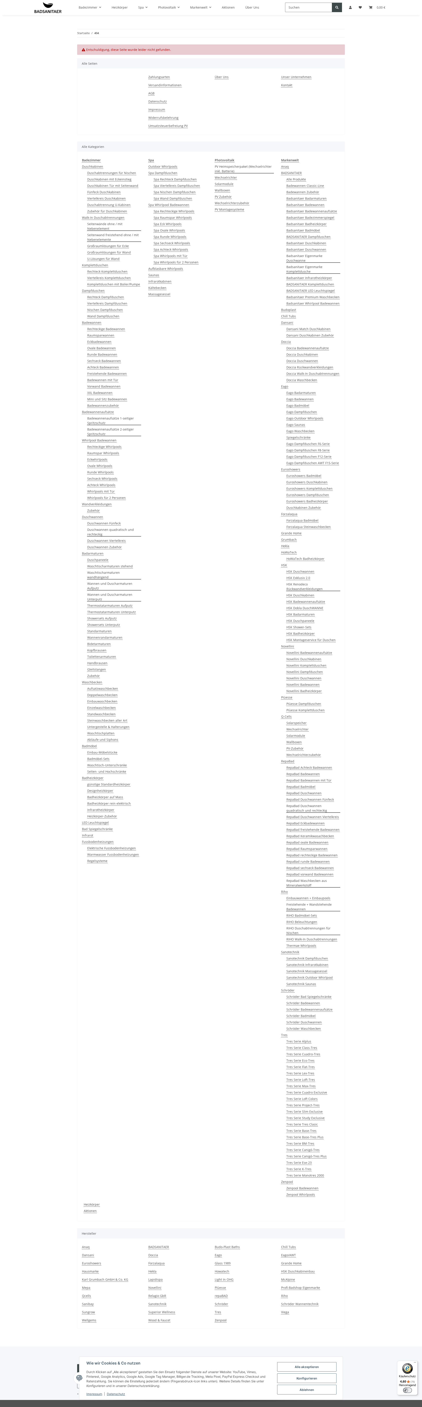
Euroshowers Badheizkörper (307, 501)
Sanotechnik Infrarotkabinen (307, 965)
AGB (151, 93)
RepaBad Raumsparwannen (306, 849)
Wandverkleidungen (97, 504)
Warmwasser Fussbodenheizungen (113, 854)
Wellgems (89, 1320)
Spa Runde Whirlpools (170, 237)
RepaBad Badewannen (303, 774)
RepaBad (287, 761)
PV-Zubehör (295, 748)
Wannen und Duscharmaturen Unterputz (109, 596)
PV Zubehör (223, 197)
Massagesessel (159, 294)
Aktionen (90, 1211)
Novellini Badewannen (303, 684)
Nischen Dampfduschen (105, 310)
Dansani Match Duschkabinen (308, 329)
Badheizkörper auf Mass (105, 797)
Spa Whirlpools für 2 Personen (176, 262)
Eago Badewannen (300, 399)
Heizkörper (92, 1204)
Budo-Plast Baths (227, 1247)
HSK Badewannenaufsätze (305, 602)
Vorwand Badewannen (103, 386)
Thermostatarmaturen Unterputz (111, 612)
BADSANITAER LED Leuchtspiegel (310, 291)
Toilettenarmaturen (101, 657)
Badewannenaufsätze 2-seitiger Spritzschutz (110, 431)
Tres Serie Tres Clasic (302, 1124)
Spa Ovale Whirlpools (169, 230)
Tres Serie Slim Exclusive (304, 1111)
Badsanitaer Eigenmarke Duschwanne (304, 258)
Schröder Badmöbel (301, 1016)
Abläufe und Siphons (102, 740)
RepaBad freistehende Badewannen (313, 830)
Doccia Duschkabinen (302, 354)
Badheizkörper (93, 778)
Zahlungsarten (159, 77)
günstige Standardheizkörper (108, 784)
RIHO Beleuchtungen (301, 922)
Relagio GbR (157, 1296)
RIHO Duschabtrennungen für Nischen (308, 930)
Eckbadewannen (99, 342)
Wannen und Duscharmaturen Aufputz (109, 585)
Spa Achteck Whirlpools (171, 249)
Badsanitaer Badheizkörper (306, 224)
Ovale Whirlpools (99, 466)
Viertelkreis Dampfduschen (107, 303)
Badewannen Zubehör (302, 192)
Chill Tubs (288, 316)
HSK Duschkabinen (300, 595)
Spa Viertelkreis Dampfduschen (177, 186)
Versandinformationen (165, 85)
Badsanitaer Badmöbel (303, 230)
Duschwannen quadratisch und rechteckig (110, 532)
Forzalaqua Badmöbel (302, 520)
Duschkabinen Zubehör (303, 508)
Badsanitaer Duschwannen (306, 249)
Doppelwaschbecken (102, 695)
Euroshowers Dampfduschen (307, 495)
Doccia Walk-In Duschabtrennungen (312, 374)
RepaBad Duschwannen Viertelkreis (312, 817)
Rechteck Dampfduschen (105, 297)
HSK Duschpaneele (300, 621)
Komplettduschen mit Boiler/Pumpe (113, 284)
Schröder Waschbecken (303, 1028)
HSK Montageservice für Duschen (311, 640)
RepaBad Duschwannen (304, 793)
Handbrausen (97, 663)
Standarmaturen (99, 631)
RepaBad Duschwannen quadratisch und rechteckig (306, 808)
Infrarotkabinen (159, 281)
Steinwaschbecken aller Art (107, 720)
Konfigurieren (306, 1378)
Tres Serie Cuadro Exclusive (306, 1092)
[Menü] (415, 1363)
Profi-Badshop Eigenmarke (300, 1288)
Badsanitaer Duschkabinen (306, 243)
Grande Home (291, 533)
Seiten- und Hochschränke (106, 771)
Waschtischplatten (101, 733)
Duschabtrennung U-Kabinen (109, 205)
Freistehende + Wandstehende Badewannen (309, 906)
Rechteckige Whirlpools (104, 447)
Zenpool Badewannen (302, 1188)
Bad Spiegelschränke (97, 829)
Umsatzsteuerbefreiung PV (168, 126)
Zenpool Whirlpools (300, 1194)
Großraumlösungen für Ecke (108, 246)
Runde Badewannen (102, 354)
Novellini (287, 646)
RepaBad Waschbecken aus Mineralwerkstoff (306, 883)
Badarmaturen (93, 553)
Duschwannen (92, 517)
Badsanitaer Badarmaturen (306, 198)
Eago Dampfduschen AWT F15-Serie (312, 463)
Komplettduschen (95, 265)
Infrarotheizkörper (100, 810)
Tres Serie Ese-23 (299, 1163)
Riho (284, 892)
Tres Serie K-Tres (298, 1169)
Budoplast (288, 310)
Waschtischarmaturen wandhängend (103, 574)
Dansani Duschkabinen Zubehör (310, 335)
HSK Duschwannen (300, 571)
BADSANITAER (291, 173)
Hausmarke (90, 1271)
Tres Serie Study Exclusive (305, 1118)
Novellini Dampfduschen (304, 672)
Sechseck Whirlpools (102, 478)
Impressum (94, 1394)
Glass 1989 (223, 1263)
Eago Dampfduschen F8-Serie (308, 450)
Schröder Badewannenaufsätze (309, 1009)
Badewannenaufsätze (98, 412)
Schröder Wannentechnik (299, 1304)
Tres (284, 1035)
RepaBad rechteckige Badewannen (312, 855)
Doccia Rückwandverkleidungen (309, 367)
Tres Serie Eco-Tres (300, 1060)
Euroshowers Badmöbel (303, 476)
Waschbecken (92, 682)
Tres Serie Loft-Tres (300, 1080)
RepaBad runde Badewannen (308, 861)
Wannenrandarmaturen (104, 637)
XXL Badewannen (100, 393)
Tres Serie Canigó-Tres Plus (306, 1156)
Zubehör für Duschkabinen (107, 211)
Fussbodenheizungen (98, 842)
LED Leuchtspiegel (95, 822)
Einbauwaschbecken (102, 701)
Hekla (285, 546)
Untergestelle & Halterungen (108, 727)
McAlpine (288, 1279)
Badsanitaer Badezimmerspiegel (310, 217)
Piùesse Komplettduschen (305, 710)
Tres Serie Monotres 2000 (305, 1175)
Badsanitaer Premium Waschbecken (313, 297)
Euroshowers (290, 469)
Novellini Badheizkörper (304, 691)
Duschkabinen (92, 166)
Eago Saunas (295, 425)
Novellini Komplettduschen (306, 665)
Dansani (287, 322)
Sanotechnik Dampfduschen (307, 958)
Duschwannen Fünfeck (104, 523)
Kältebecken (157, 288)
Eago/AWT (288, 1255)
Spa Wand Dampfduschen (173, 198)
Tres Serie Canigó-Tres (303, 1150)
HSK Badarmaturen (300, 614)
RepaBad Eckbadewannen (305, 823)
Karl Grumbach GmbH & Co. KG (105, 1279)
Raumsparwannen (100, 335)
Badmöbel (89, 746)
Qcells (86, 1296)
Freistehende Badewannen (107, 374)
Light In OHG (224, 1279)
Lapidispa (155, 1279)
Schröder (288, 990)
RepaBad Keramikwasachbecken (310, 836)
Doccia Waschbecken (301, 380)
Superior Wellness (161, 1312)
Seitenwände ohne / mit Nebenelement (104, 226)
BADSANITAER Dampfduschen (308, 237)
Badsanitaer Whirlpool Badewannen (313, 303)
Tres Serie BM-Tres (300, 1143)
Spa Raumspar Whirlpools (173, 217)
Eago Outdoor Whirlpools (304, 418)
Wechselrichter (226, 177)
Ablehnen (307, 1390)
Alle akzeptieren (307, 1367)
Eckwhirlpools (97, 459)
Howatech (222, 1271)
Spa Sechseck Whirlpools (172, 243)
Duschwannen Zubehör (104, 547)
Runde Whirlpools (100, 472)
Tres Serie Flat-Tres (300, 1067)
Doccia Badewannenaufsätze (307, 348)
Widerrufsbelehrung (163, 118)
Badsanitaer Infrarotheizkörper (309, 278)
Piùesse (286, 697)
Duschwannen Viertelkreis (106, 541)
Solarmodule (224, 184)
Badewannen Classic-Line (305, 186)
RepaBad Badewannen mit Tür (308, 780)
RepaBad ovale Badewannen (307, 842)
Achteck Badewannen (103, 367)
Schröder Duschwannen (304, 1022)
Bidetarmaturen (99, 644)
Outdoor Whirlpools (162, 166)
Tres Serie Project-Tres (303, 1105)
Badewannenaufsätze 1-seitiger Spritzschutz (110, 420)
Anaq (285, 166)
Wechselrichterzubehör (232, 203)
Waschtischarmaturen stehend (110, 566)
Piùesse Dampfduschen (303, 704)
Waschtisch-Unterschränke (107, 765)
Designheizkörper (100, 791)
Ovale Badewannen (101, 348)
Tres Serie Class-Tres (301, 1048)
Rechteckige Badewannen (106, 329)
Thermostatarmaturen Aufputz (110, 605)
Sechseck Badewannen (104, 361)
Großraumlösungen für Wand (109, 252)
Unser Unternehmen (296, 77)
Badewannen (91, 322)
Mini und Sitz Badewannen (107, 399)
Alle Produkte (296, 179)
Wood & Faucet (159, 1320)
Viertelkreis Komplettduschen (109, 278)
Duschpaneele (97, 560)
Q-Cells (286, 716)
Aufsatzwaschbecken (102, 688)
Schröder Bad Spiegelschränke (308, 997)
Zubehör (93, 510)
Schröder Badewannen (303, 1003)
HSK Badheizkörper (300, 633)
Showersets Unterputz (103, 625)
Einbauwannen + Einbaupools (308, 898)
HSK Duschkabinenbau (298, 1271)
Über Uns (222, 77)
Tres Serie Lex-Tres (300, 1073)
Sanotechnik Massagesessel (306, 971)
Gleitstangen (96, 669)
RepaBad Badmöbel (300, 787)
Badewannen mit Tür (102, 380)
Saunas (153, 275)
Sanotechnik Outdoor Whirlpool (309, 977)
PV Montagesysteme (229, 209)
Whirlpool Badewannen (99, 440)
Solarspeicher (296, 723)
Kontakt (286, 85)
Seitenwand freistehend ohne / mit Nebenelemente (113, 237)
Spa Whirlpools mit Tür (170, 256)
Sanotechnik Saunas (301, 984)
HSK (284, 565)
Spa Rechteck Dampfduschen (175, 179)
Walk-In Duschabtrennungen (103, 217)
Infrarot (87, 835)
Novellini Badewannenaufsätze (309, 653)
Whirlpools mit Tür (101, 491)
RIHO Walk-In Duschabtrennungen (311, 939)
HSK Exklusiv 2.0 (298, 578)
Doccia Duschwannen (302, 361)
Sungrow (88, 1312)
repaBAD (221, 1296)
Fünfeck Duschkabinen (104, 192)
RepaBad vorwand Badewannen (309, 874)
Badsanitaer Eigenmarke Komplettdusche (304, 269)
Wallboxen (222, 190)
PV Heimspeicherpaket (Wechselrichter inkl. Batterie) (243, 168)
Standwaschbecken (101, 714)
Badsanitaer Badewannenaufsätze (311, 211)
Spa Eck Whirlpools (168, 224)
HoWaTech (289, 552)
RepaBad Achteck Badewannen (309, 767)
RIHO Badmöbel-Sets (301, 915)
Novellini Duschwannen (303, 678)
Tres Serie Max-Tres (301, 1086)
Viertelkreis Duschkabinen (106, 198)
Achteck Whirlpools (101, 485)
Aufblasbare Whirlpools (165, 269)
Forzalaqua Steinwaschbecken (308, 527)
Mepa (86, 1288)
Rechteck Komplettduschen (107, 271)
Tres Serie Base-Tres (301, 1131)
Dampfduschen (93, 291)
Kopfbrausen (96, 650)
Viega (285, 1312)
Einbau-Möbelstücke (102, 752)
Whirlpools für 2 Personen (106, 498)
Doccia (286, 342)
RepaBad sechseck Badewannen (310, 868)
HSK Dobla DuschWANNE (304, 608)
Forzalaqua (289, 514)
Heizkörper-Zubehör (102, 816)
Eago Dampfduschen (301, 412)
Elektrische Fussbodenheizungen (111, 848)
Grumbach (289, 539)
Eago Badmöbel (297, 405)
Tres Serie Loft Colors (302, 1099)
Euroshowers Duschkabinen (306, 482)
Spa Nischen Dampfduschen (175, 192)
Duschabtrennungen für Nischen (111, 173)
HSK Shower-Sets (298, 627)
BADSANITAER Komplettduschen (310, 284)
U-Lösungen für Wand (103, 259)
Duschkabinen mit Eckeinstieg (109, 179)
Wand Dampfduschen (103, 316)
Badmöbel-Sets (98, 759)
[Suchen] (337, 7)
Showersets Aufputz (102, 618)
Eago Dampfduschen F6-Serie (308, 444)
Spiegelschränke (298, 437)
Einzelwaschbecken (101, 708)
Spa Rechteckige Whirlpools (174, 211)
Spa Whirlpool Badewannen (168, 205)
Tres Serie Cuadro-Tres (303, 1054)
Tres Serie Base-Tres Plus (305, 1137)
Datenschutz (116, 1394)
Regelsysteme (97, 861)
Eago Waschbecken (300, 431)
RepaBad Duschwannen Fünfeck (310, 799)
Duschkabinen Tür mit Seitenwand (112, 186)
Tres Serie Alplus (298, 1041)
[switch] (407, 1390)
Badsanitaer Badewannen (305, 205)
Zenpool (287, 1182)
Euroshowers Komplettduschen (309, 488)
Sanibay (88, 1304)
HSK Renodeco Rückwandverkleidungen (304, 586)
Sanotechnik (290, 952)
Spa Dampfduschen (162, 173)
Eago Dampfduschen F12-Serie (308, 456)
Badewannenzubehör (103, 405)
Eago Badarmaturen (301, 393)
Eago (284, 386)
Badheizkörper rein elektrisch (109, 803)
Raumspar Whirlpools (103, 453)
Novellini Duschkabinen (303, 659)
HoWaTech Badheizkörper (305, 559)
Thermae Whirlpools (301, 946)
